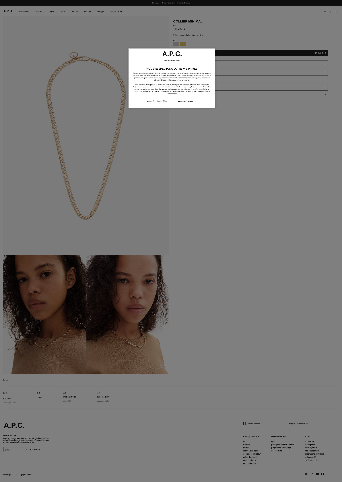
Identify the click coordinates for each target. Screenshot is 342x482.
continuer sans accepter (172, 60)
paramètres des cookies (157, 101)
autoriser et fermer (185, 101)
